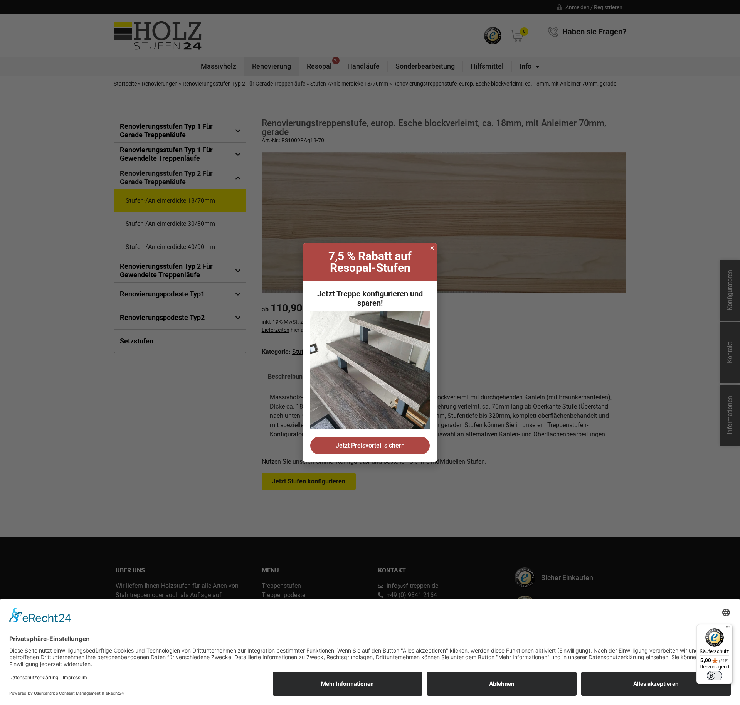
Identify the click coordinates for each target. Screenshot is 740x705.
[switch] (714, 675)
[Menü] (727, 628)
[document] (370, 352)
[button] (432, 248)
